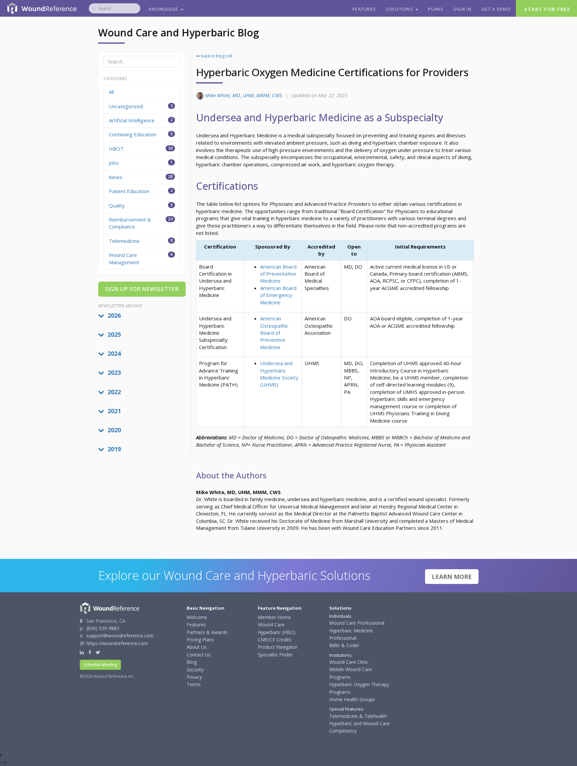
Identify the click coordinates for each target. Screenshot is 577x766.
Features (364, 9)
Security (195, 669)
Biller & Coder (344, 645)
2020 (113, 430)
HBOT (141, 148)
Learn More (452, 577)
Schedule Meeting (100, 664)
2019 (113, 449)
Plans (435, 9)
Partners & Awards (207, 632)
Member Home (274, 617)
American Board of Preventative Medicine (278, 273)
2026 (113, 315)
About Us (197, 647)
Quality (141, 205)
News (141, 177)
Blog (192, 662)
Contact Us (199, 654)
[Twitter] (98, 652)
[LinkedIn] (82, 652)
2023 (113, 372)
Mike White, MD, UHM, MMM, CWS (243, 95)
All (111, 92)
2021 (113, 411)
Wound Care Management (141, 258)
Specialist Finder (275, 654)
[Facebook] (89, 652)
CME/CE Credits (275, 639)
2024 (113, 353)
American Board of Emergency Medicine (278, 295)
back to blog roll (216, 56)
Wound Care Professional (356, 623)
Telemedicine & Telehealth (358, 716)
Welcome (197, 617)
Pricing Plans (200, 639)
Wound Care (271, 624)
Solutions (400, 9)
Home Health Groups (352, 699)
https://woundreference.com (117, 643)
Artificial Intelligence (141, 120)
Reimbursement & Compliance (141, 223)
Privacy (194, 677)
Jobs (141, 162)
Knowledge (164, 9)
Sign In (462, 9)
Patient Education (141, 191)
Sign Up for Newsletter (142, 289)
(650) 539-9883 (102, 628)
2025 (113, 334)
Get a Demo (496, 9)
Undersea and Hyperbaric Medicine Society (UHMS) (279, 374)
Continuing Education (141, 134)
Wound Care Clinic (348, 662)
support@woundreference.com (120, 635)
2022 (113, 392)
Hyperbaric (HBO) (277, 632)
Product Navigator (278, 647)
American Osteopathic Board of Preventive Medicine (274, 332)
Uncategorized (141, 106)
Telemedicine (141, 241)
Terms (194, 684)
